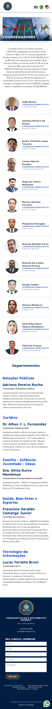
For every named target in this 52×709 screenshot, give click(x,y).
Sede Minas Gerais (19, 687)
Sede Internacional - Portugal (27, 689)
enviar (13, 676)
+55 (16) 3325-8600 (26, 629)
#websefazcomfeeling (26, 705)
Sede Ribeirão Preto (35, 687)
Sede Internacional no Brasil (38, 685)
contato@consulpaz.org (26, 631)
